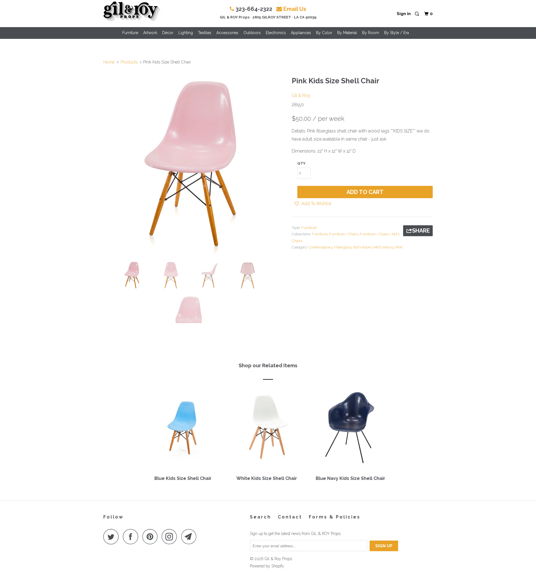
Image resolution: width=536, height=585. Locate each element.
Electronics (276, 32)
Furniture (130, 32)
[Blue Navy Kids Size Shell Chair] (350, 429)
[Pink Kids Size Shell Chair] (194, 164)
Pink (399, 247)
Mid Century (384, 247)
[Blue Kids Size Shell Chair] (183, 429)
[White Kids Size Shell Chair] (267, 429)
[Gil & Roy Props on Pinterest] (151, 536)
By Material (347, 32)
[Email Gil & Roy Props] (190, 536)
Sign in (404, 13)
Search (260, 517)
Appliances (301, 32)
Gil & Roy (301, 95)
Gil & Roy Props (278, 558)
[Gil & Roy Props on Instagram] (171, 536)
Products (129, 62)
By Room (370, 32)
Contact (290, 517)
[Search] (417, 14)
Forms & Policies (334, 517)
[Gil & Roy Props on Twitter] (112, 536)
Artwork (150, 32)
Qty (301, 163)
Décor (167, 32)
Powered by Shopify (267, 566)
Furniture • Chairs (343, 234)
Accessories (227, 32)
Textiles (204, 32)
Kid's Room (362, 247)
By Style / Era (396, 32)
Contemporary (320, 247)
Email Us (294, 9)
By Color (324, 32)
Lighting (185, 32)
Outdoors (252, 32)
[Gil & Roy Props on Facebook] (132, 536)
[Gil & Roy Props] (132, 11)
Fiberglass (342, 247)
